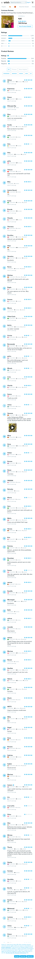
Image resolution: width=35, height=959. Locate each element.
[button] (25, 2)
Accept (17, 956)
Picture (14, 69)
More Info (30, 956)
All (9, 69)
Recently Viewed (24, 6)
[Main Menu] (1, 2)
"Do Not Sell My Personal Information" (16, 953)
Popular (4, 6)
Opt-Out (23, 956)
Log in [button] (28, 2)
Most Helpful (23, 69)
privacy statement (6, 947)
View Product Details (25, 26)
